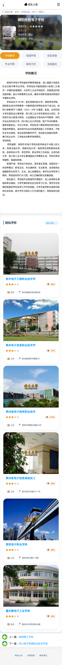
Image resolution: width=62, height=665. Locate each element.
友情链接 (31, 655)
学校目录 (25, 12)
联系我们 (43, 655)
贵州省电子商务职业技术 (21, 411)
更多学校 (50, 223)
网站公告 (19, 655)
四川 (34, 12)
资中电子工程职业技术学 (21, 278)
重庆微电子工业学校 (18, 610)
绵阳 (41, 12)
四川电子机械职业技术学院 (33, 643)
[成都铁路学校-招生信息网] (31, 5)
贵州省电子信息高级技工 (21, 478)
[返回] (3, 5)
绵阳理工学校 (26, 637)
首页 (17, 12)
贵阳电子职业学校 (16, 544)
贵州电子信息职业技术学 (21, 345)
